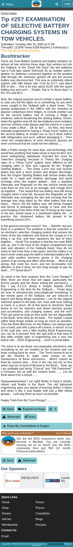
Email (5, 536)
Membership (10, 524)
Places (40, 507)
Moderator (13, 416)
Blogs (39, 519)
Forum (40, 502)
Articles (6, 519)
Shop (5, 507)
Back (10, 409)
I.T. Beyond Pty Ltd (55, 544)
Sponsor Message (64, 433)
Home (6, 502)
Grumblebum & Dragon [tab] (28, 425)
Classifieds (43, 513)
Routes (6, 513)
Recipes (41, 524)
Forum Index (9, 13)
